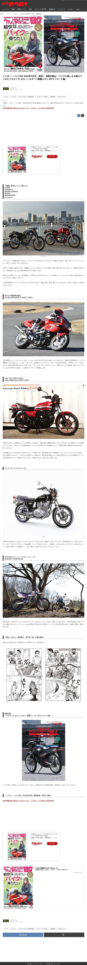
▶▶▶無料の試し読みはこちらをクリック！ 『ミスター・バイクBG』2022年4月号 (28, 108)
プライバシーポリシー (39, 963)
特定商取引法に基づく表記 (53, 963)
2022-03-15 (13, 88)
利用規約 (29, 963)
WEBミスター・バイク (16, 89)
